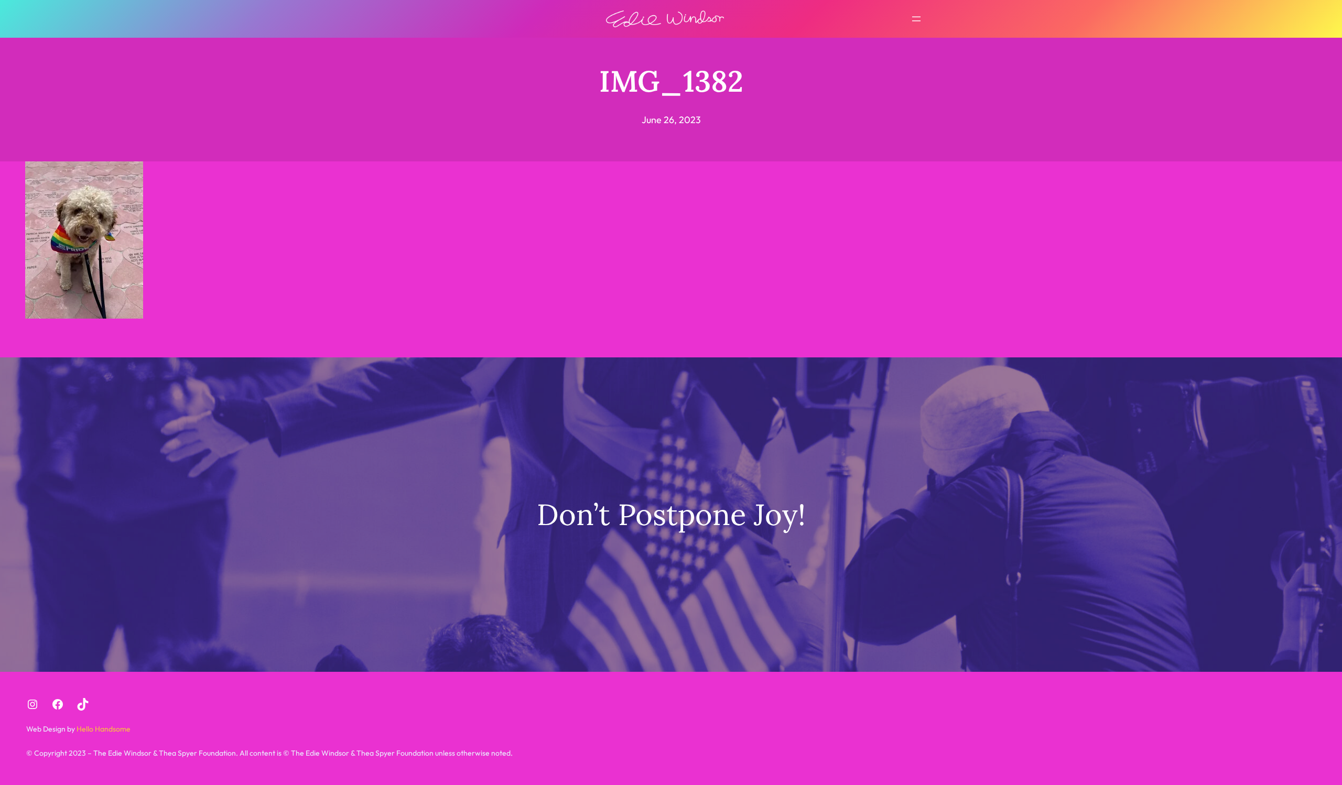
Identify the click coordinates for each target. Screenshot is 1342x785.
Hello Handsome (103, 729)
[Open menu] (916, 19)
